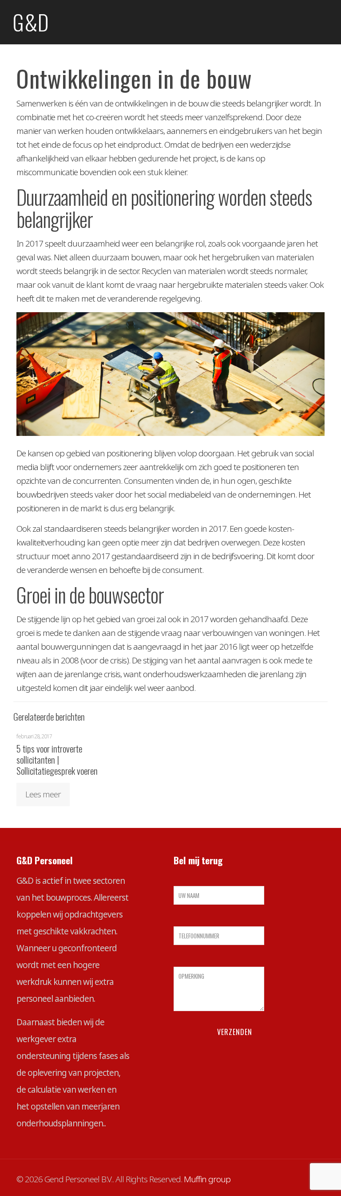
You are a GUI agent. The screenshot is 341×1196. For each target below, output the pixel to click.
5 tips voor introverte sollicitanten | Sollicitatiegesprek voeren (57, 759)
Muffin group (207, 1179)
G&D (30, 22)
